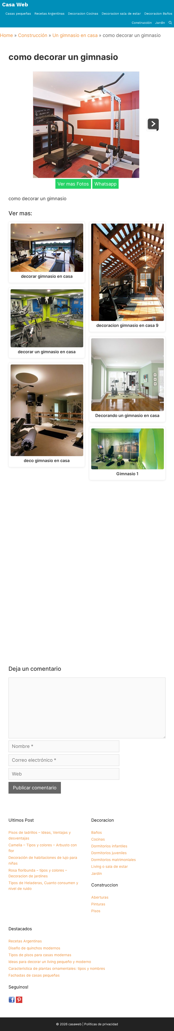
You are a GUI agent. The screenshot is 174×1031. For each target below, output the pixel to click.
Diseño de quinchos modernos (34, 948)
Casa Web (15, 4)
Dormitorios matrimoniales (113, 860)
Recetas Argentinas (49, 14)
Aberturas (99, 897)
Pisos (95, 911)
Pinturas (98, 904)
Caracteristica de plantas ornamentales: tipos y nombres (56, 968)
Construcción (142, 23)
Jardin (160, 23)
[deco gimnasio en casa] (153, 129)
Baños (96, 832)
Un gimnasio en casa (75, 35)
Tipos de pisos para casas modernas (39, 955)
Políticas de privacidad (101, 1024)
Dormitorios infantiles (109, 846)
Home (6, 35)
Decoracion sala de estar (121, 14)
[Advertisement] (88, 518)
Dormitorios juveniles (109, 853)
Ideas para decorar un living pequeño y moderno (49, 962)
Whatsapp (105, 184)
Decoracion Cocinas (83, 14)
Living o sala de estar (109, 866)
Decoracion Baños (158, 14)
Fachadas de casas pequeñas (34, 975)
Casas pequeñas (18, 14)
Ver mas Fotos (73, 184)
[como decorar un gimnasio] (86, 176)
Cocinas (98, 839)
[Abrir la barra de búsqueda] (170, 22)
